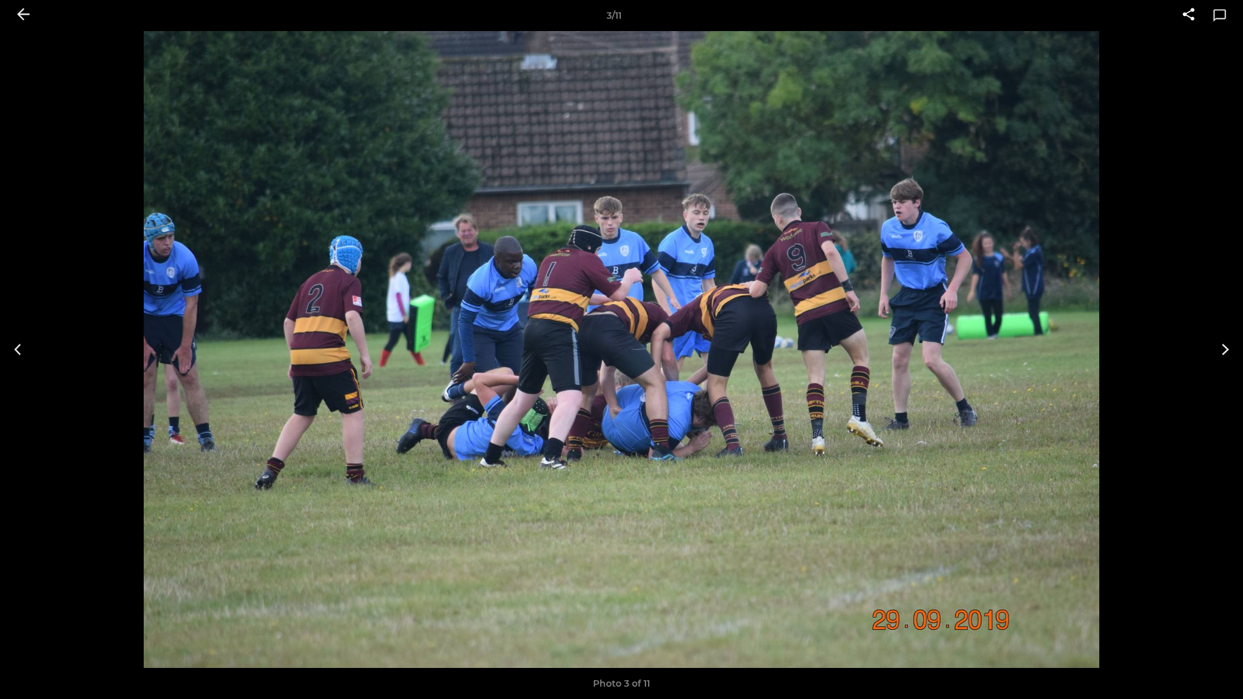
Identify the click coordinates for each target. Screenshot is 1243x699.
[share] (1188, 15)
